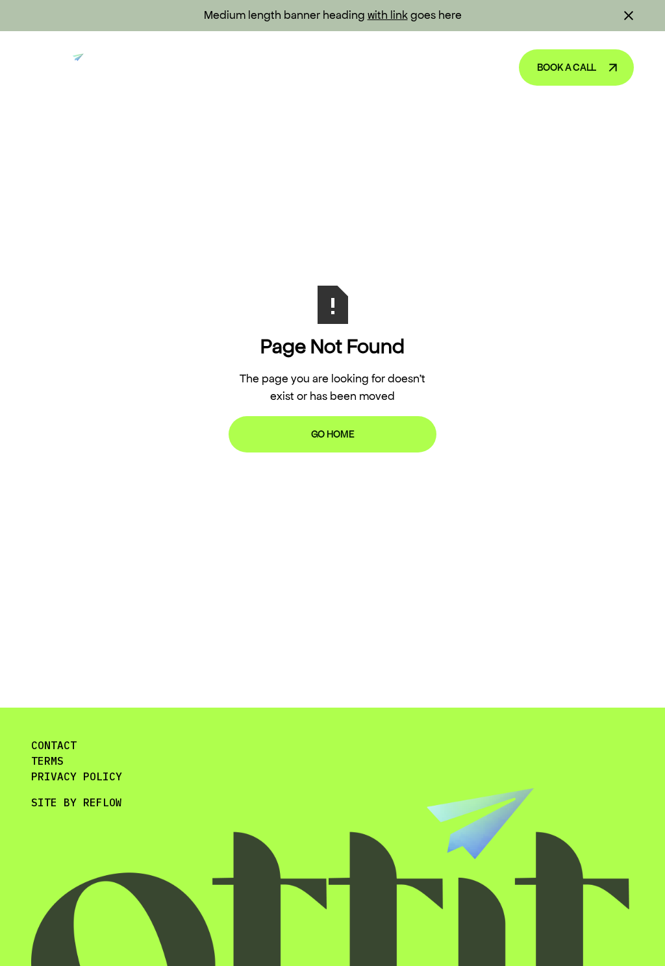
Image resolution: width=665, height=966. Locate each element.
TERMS (47, 760)
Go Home (333, 434)
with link (388, 15)
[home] (62, 67)
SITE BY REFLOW (76, 802)
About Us (465, 67)
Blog (398, 67)
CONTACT (54, 745)
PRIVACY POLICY (76, 776)
